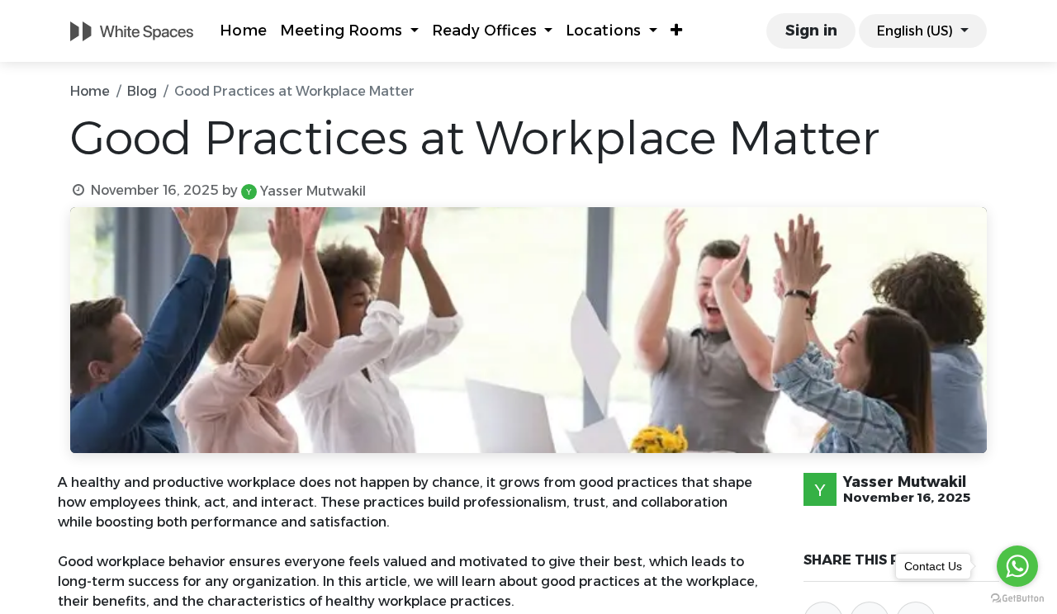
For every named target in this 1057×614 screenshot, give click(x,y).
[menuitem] (243, 31)
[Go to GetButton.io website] (1017, 597)
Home (90, 91)
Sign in (811, 30)
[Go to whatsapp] (1017, 566)
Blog (142, 91)
